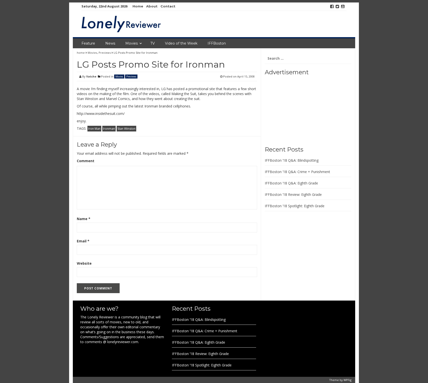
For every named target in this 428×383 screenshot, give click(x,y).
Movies (131, 43)
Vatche (91, 76)
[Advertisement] (296, 109)
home (81, 52)
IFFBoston (217, 43)
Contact (167, 6)
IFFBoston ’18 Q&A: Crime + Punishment (297, 171)
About (152, 6)
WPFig (347, 380)
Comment (85, 160)
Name (83, 218)
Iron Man (94, 129)
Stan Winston (126, 129)
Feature (88, 43)
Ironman (109, 129)
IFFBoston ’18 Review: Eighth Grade (293, 194)
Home (138, 6)
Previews (105, 52)
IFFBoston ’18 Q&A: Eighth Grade (291, 183)
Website (84, 263)
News (110, 43)
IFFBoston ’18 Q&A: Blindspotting (292, 160)
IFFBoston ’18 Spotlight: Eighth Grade (294, 206)
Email (83, 241)
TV (152, 43)
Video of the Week (181, 43)
